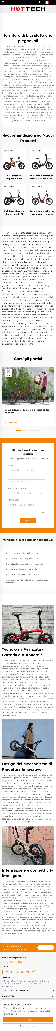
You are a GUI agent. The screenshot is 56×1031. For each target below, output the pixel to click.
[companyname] (28, 9)
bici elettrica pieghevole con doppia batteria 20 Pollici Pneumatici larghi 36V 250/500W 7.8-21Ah (14, 177)
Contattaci (45, 947)
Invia (28, 520)
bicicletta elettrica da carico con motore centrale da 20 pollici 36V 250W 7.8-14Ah (42, 213)
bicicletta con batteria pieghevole (21, 569)
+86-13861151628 (13, 962)
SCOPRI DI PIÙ (11, 422)
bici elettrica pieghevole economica (22, 574)
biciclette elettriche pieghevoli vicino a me (25, 558)
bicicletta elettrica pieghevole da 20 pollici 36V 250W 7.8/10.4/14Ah (14, 213)
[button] (18, 430)
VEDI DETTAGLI (14, 160)
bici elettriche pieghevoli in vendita (22, 553)
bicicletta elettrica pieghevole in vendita (24, 564)
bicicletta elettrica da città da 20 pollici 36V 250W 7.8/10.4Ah (42, 177)
